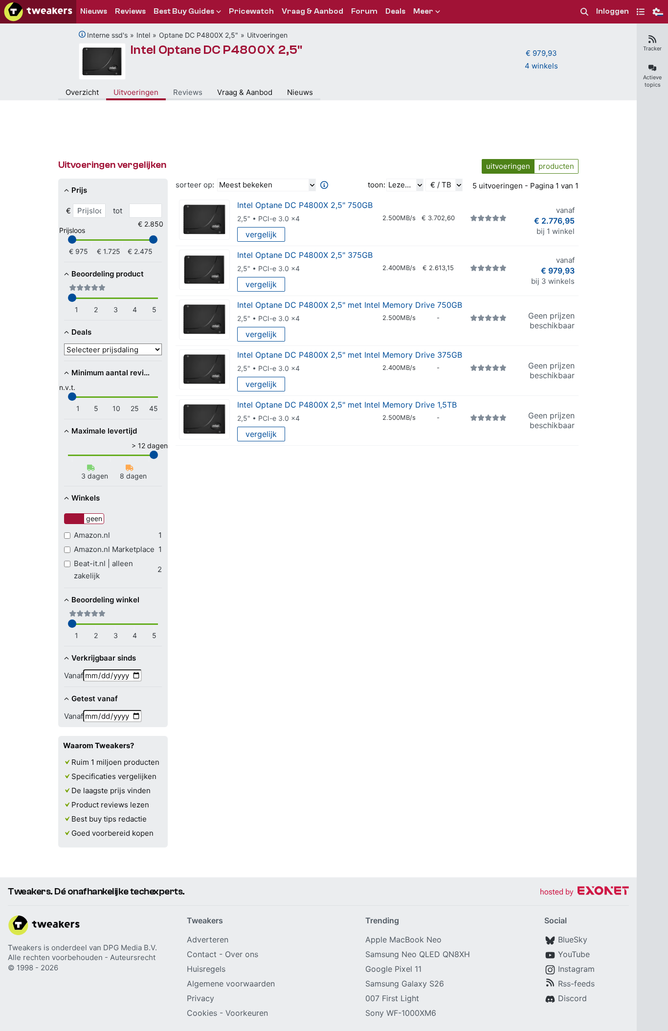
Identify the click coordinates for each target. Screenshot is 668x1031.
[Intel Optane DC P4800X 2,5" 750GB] (204, 220)
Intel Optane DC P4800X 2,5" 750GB (305, 205)
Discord (572, 998)
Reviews (187, 92)
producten (556, 166)
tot (117, 210)
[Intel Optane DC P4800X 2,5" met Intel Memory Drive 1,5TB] (204, 419)
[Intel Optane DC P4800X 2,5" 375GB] (204, 270)
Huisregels (206, 969)
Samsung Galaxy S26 (404, 983)
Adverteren (207, 939)
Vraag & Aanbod (244, 92)
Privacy (200, 998)
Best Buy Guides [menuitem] (184, 11)
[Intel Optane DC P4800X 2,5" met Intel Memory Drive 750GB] (204, 320)
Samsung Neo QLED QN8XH (417, 954)
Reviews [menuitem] (130, 11)
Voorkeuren (246, 1013)
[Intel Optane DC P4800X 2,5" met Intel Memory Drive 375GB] (204, 369)
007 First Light (392, 998)
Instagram (576, 969)
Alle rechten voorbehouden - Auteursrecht (82, 957)
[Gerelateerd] (82, 34)
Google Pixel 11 (393, 969)
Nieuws (300, 92)
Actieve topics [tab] (652, 81)
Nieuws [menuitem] (93, 11)
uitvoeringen (508, 166)
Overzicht (82, 92)
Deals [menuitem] (395, 11)
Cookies (202, 1013)
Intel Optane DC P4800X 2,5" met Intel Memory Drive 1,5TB (347, 405)
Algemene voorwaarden (231, 983)
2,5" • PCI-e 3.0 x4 (268, 218)
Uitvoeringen (267, 35)
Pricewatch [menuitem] (251, 11)
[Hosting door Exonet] (584, 892)
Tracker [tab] (652, 48)
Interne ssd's (107, 35)
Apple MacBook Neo (403, 939)
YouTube (574, 954)
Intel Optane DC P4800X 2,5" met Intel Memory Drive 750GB (349, 305)
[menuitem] (584, 11)
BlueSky (572, 939)
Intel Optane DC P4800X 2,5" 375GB (305, 255)
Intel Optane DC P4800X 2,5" (216, 50)
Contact (202, 954)
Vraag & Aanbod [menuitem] (312, 11)
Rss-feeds (576, 983)
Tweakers (25, 947)
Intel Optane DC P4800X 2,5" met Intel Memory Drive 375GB (349, 355)
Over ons (241, 954)
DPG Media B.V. (130, 947)
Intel (143, 35)
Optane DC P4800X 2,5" (198, 35)
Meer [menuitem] (423, 11)
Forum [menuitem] (364, 11)
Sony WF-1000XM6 (400, 1013)
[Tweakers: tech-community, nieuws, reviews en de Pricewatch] (38, 11)
